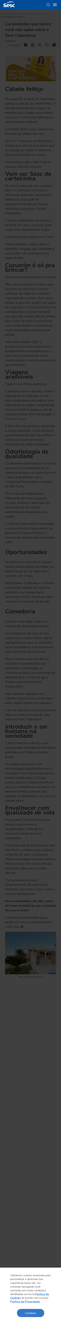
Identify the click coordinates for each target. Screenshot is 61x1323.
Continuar (30, 1313)
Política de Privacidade (25, 1302)
